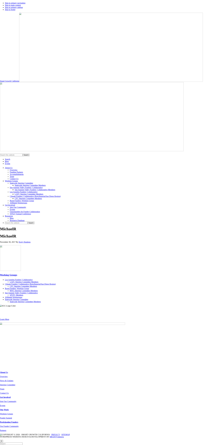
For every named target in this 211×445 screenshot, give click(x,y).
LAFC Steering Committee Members (24, 282)
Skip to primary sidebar (14, 7)
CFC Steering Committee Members (23, 286)
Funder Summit (6, 418)
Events (2, 406)
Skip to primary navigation (15, 3)
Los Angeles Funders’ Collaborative (19, 280)
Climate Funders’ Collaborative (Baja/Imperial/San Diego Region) (30, 284)
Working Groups (8, 275)
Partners (3, 430)
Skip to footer (10, 10)
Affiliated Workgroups (13, 297)
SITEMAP (65, 435)
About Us (4, 372)
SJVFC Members (16, 295)
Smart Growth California (9, 81)
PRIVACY (55, 435)
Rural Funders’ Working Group (17, 288)
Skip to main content (13, 5)
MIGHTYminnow (57, 437)
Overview (4, 376)
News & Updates (6, 381)
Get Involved (5, 397)
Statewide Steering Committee (16, 299)
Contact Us (4, 393)
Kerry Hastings (25, 242)
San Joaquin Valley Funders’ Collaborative (21, 293)
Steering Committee (7, 385)
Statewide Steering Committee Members (25, 302)
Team (2, 389)
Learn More (4, 319)
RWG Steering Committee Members (24, 291)
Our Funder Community (9, 426)
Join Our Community (8, 401)
